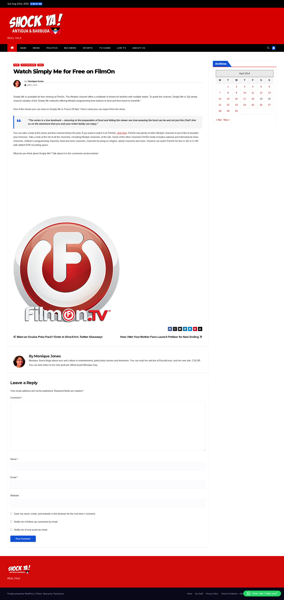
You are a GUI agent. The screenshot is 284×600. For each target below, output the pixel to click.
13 (269, 92)
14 (220, 99)
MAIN (23, 48)
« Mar (219, 120)
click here (122, 133)
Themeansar (58, 594)
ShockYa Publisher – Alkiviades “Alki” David (240, 594)
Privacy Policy (212, 594)
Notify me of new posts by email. (31, 529)
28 (220, 111)
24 (244, 105)
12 (261, 92)
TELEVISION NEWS (28, 65)
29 (228, 111)
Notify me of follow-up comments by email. (36, 522)
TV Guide (104, 48)
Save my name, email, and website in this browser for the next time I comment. (55, 514)
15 (228, 99)
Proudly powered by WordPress (21, 594)
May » (227, 120)
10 (244, 92)
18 (252, 99)
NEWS (36, 48)
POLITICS (52, 48)
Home (189, 594)
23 (236, 105)
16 (236, 99)
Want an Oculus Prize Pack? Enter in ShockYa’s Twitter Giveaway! (59, 336)
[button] (268, 48)
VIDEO (40, 65)
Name (14, 459)
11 (253, 92)
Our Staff (199, 594)
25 (252, 105)
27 (269, 105)
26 (261, 105)
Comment (16, 397)
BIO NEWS (70, 48)
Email (14, 477)
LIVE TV (121, 48)
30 (236, 111)
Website (14, 495)
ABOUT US (138, 48)
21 (220, 105)
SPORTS (88, 48)
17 (244, 99)
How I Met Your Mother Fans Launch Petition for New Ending (160, 336)
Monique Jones (36, 81)
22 (228, 105)
